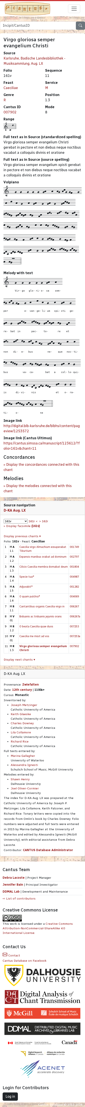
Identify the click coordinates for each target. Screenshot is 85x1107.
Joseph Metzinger (24, 705)
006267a (75, 616)
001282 (74, 586)
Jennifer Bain (13, 885)
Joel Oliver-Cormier (25, 788)
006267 (74, 606)
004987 (74, 576)
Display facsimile (23, 526)
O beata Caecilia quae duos (36, 626)
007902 (10, 112)
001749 (74, 547)
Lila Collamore (21, 732)
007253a (75, 636)
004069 (74, 596)
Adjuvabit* (26, 586)
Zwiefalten (30, 684)
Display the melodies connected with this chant (37, 488)
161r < (33, 521)
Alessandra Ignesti (24, 765)
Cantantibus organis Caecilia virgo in (42, 606)
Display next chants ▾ (19, 659)
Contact (13, 955)
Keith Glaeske (21, 714)
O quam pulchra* (29, 596)
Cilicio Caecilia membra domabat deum (43, 566)
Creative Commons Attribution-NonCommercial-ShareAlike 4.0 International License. (38, 928)
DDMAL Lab (11, 891)
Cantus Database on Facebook (24, 961)
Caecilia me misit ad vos (34, 636)
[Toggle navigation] (74, 8)
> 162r (43, 521)
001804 (74, 566)
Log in (10, 1096)
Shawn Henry (20, 779)
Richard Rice (20, 741)
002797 (74, 556)
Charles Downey (22, 723)
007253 (74, 626)
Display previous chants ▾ (22, 536)
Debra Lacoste (14, 878)
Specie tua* (26, 576)
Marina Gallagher (23, 756)
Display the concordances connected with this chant (41, 467)
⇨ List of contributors (19, 898)
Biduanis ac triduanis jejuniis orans (40, 616)
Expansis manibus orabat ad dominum (42, 556)
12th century (22, 690)
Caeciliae (10, 88)
